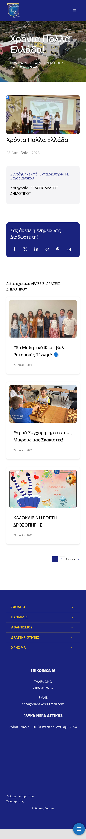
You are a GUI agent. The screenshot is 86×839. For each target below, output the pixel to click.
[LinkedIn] (36, 249)
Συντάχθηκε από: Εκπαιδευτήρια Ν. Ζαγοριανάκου (39, 176)
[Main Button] (79, 829)
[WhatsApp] (47, 249)
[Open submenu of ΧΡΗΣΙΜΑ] (72, 648)
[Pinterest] (58, 249)
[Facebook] (14, 249)
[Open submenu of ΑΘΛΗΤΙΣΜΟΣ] (72, 627)
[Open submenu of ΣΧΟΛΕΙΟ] (72, 607)
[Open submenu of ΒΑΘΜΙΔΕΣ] (72, 617)
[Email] (69, 249)
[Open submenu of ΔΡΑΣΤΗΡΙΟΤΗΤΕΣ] (72, 638)
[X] (25, 249)
